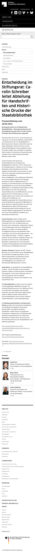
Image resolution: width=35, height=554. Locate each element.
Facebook (11, 12)
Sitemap (4, 510)
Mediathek (5, 72)
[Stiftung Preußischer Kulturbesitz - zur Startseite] (13, 4)
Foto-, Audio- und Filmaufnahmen (13, 61)
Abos (3, 69)
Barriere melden (6, 517)
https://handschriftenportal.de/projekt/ (13, 337)
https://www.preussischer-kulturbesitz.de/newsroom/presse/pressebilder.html (17, 342)
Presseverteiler (7, 64)
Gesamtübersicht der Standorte (10, 451)
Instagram (19, 12)
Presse (4, 49)
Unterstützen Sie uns (7, 436)
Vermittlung (5, 474)
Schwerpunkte (9, 26)
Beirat (3, 422)
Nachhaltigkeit (5, 434)
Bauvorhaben (5, 454)
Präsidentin (5, 419)
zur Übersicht (7, 351)
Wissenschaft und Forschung (9, 464)
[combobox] (16, 36)
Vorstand (4, 417)
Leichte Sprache (14, 9)
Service (4, 506)
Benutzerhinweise (6, 514)
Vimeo (23, 12)
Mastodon (27, 12)
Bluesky (31, 12)
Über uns (6, 17)
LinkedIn (15, 12)
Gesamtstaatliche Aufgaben (9, 424)
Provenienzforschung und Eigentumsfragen (13, 466)
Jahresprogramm (8, 55)
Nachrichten (5, 66)
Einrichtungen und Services (9, 431)
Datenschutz (5, 444)
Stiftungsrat (5, 414)
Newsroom (7, 30)
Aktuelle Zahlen (6, 429)
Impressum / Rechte (7, 524)
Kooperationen (5, 476)
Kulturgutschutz (6, 469)
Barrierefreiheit (5, 519)
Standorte (7, 21)
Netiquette (4, 527)
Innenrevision (5, 441)
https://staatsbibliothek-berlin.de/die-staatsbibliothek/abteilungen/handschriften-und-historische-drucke (16, 328)
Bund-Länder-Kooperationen (9, 427)
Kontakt (4, 512)
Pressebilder (6, 58)
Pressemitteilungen (9, 52)
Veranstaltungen (6, 47)
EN (32, 9)
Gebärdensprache (25, 9)
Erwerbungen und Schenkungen (10, 478)
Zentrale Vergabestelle (10, 503)
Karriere (4, 439)
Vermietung (5, 456)
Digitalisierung (5, 471)
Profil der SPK (5, 412)
